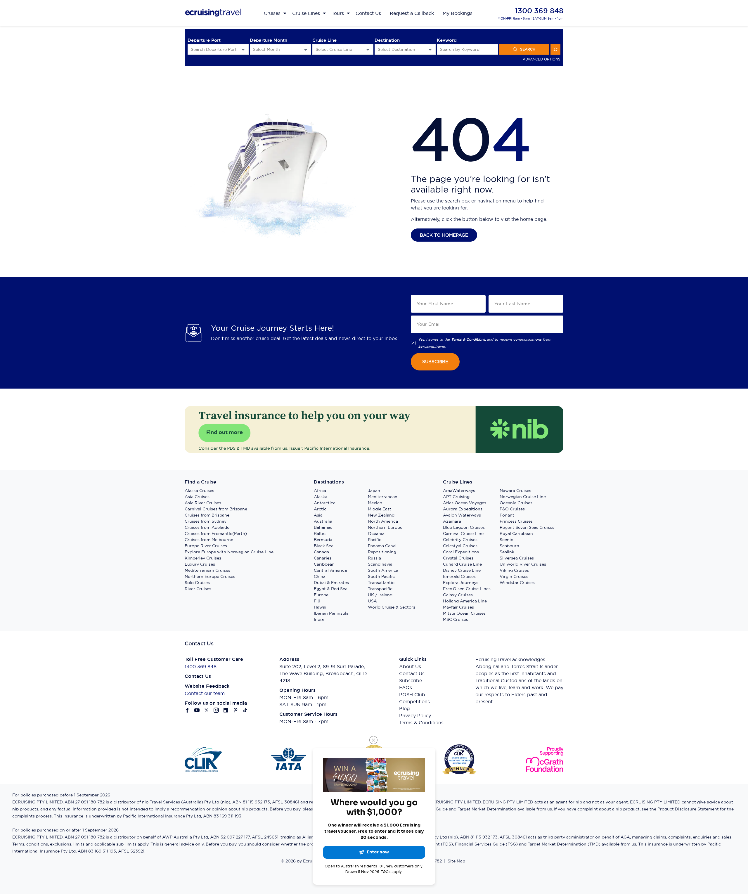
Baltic (319, 533)
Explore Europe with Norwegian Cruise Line (229, 552)
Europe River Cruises (206, 545)
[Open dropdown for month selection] (306, 49)
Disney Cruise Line (462, 570)
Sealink (507, 552)
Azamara (452, 521)
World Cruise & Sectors (391, 607)
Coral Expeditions (461, 552)
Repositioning (382, 552)
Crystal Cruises (458, 558)
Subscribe (410, 680)
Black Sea (323, 545)
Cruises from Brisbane (207, 515)
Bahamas (323, 527)
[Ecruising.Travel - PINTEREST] (235, 710)
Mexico (375, 502)
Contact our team (205, 693)
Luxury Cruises (200, 564)
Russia (374, 558)
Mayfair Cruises (458, 607)
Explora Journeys (460, 582)
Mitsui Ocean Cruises (464, 613)
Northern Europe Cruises (210, 576)
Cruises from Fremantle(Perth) (216, 533)
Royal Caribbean (516, 533)
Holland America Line (465, 601)
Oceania (376, 533)
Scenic (506, 539)
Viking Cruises (514, 570)
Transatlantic (381, 582)
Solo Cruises (197, 582)
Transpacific (380, 588)
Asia (318, 515)
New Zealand (381, 515)
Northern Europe (385, 527)
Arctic (320, 509)
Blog (404, 708)
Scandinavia (380, 564)
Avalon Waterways (462, 515)
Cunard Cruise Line (462, 564)
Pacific (374, 539)
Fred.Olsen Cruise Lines (467, 588)
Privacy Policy (415, 715)
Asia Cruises (197, 496)
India (319, 619)
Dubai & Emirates (331, 582)
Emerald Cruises (459, 576)
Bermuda (323, 539)
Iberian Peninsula (331, 613)
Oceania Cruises (516, 502)
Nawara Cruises (515, 490)
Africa (320, 490)
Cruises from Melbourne (209, 539)
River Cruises (198, 588)
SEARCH (527, 49)
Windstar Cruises (517, 582)
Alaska (320, 496)
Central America (330, 570)
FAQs (405, 687)
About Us (410, 666)
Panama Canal (382, 545)
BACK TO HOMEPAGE (444, 235)
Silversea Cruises (517, 558)
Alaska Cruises (199, 490)
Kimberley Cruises (203, 558)
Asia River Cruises (203, 502)
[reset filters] (555, 49)
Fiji (317, 601)
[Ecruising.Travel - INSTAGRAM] (216, 710)
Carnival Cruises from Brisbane (216, 509)
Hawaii (321, 607)
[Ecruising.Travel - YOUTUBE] (197, 710)
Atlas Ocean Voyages (464, 502)
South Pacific (381, 576)
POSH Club (412, 694)
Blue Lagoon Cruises (464, 527)
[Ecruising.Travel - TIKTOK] (245, 710)
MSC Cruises (455, 619)
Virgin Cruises (514, 576)
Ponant (507, 515)
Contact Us (412, 673)
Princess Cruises (516, 521)
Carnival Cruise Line (463, 533)
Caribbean (324, 564)
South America (383, 570)
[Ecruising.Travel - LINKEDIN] (226, 710)
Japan (374, 490)
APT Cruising (456, 496)
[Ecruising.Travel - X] (207, 710)
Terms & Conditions (421, 722)
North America (383, 521)
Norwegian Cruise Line (523, 496)
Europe (321, 594)
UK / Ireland (380, 594)
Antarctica (324, 502)
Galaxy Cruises (458, 594)
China (319, 576)
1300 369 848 (539, 10)
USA (372, 601)
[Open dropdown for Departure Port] (243, 49)
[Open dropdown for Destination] (430, 49)
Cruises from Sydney (205, 521)
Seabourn (509, 545)
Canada (321, 552)
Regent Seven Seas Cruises (527, 527)
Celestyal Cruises (460, 545)
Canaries (322, 558)
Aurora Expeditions (462, 509)
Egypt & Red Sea (330, 588)
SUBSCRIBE (435, 361)
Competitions (414, 701)
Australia (323, 521)
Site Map (456, 861)
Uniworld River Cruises (523, 564)
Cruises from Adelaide (207, 527)
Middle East (379, 509)
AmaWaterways (459, 490)
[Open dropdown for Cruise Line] (368, 49)
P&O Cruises (512, 509)
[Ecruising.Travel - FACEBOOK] (187, 710)
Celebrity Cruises (460, 539)
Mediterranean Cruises (207, 570)
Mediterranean (382, 496)
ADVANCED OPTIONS (541, 59)
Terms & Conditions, (468, 339)
